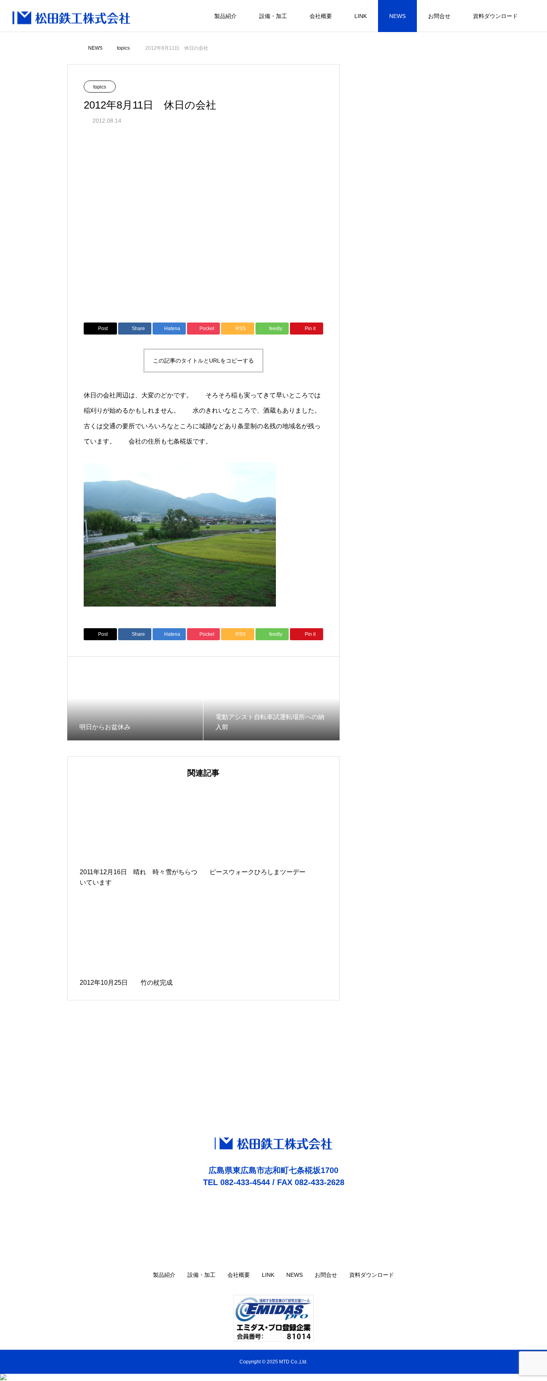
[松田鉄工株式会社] (71, 15)
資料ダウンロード (495, 16)
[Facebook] (521, 1276)
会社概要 (321, 16)
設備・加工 (273, 16)
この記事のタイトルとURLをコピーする (203, 360)
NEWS (397, 16)
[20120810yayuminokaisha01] (180, 604)
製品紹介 (225, 16)
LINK (360, 16)
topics (99, 87)
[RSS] (533, 1276)
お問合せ (439, 16)
